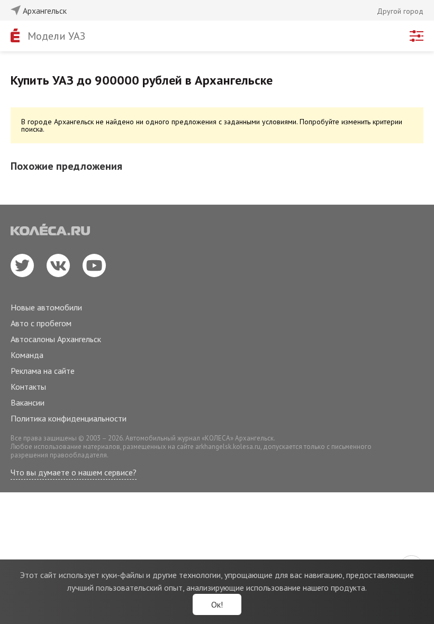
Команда (27, 355)
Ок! (217, 604)
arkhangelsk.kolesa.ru (227, 446)
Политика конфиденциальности (68, 418)
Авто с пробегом (41, 323)
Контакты (28, 386)
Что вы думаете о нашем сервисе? (74, 472)
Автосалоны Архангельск (56, 339)
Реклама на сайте (43, 370)
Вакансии (27, 402)
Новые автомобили (46, 307)
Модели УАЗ (56, 36)
